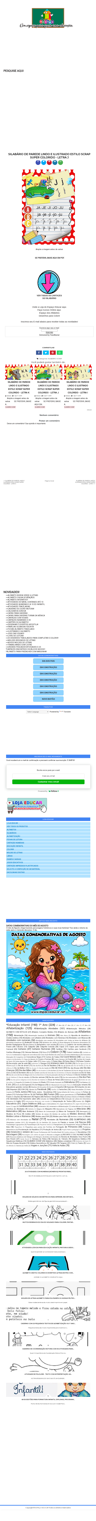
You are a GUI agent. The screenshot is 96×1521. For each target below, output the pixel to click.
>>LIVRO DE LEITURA (15, 636)
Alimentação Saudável (36, 1035)
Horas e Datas (84, 1097)
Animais (51, 1035)
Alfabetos (84, 1031)
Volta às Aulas (58, 1145)
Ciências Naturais (31, 1052)
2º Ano (59, 1025)
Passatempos (32, 1124)
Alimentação (19, 1035)
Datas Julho (32, 1061)
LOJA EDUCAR (12, 823)
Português (60, 1127)
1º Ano (43, 1025)
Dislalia (27, 1082)
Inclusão (43, 1099)
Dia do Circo (47, 1073)
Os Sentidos (43, 1122)
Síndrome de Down (82, 1141)
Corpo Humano (59, 1059)
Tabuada (52, 1143)
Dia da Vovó (57, 1068)
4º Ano (76, 1025)
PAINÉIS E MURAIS (14, 859)
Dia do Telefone (11, 1077)
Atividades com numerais (18, 1040)
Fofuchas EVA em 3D (24, 1094)
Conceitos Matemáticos (72, 1055)
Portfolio (49, 1127)
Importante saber (29, 1099)
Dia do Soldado (81, 1075)
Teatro (80, 1143)
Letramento (42, 1106)
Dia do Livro (13, 1075)
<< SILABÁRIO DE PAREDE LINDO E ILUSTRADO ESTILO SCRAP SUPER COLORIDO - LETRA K (14, 482)
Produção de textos (51, 1129)
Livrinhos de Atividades (15, 1109)
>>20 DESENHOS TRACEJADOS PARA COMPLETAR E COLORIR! (32, 638)
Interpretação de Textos (62, 1101)
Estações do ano (83, 1087)
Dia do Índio (85, 1073)
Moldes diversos (78, 1114)
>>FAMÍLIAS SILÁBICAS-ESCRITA (20, 627)
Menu (48, 3)
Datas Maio (57, 1061)
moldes (28, 1114)
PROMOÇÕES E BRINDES (20, 1132)
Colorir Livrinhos (73, 1052)
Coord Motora (69, 1057)
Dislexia (35, 1082)
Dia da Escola (65, 1065)
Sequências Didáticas (14, 1141)
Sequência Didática (79, 1139)
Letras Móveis (76, 1106)
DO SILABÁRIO (49, 298)
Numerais (63, 1119)
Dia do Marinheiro (38, 1075)
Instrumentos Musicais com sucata (38, 1101)
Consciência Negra (33, 1057)
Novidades (51, 1120)
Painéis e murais (67, 1122)
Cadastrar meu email (48, 782)
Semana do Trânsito (59, 1139)
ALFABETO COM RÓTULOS (16, 1032)
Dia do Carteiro (34, 1073)
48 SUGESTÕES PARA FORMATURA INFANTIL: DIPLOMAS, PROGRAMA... (48, 1399)
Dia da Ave (37, 1065)
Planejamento (58, 1124)
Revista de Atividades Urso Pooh (74, 1137)
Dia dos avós (54, 1077)
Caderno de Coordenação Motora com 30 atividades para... (48, 1349)
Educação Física (65, 1085)
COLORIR (10, 849)
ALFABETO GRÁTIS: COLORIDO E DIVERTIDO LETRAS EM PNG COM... (48, 1273)
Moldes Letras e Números (18, 1116)
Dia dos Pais (85, 1077)
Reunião (55, 1137)
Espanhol (60, 1087)
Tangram (63, 1143)
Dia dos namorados (69, 1077)
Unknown (8, 395)
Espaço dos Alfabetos (49, 313)
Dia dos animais (38, 1077)
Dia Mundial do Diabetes (37, 1080)
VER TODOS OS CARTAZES (49, 296)
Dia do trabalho (24, 1077)
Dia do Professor (66, 1075)
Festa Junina (21, 1092)
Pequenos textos (45, 1124)
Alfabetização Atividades (46, 1028)
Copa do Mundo (29, 1059)
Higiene (37, 1097)
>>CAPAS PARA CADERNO (17, 613)
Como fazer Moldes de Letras (50, 1055)
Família (53, 1089)
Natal (35, 1119)
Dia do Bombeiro (19, 1073)
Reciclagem (11, 1134)
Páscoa (82, 1122)
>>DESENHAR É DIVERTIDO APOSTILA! (22, 624)
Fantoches (63, 1089)
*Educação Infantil (18, 1025)
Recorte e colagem (53, 1135)
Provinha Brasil (56, 1132)
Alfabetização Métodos (76, 1029)
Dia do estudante (73, 1073)
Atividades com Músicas (78, 1038)
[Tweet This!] (46, 353)
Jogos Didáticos (29, 1103)
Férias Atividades (77, 1089)
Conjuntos (19, 1057)
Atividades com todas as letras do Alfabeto (72, 1040)
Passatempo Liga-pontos (15, 1124)
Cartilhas (59, 1049)
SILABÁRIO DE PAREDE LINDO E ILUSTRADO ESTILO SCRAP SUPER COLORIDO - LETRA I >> (85, 482)
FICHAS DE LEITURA (14, 840)
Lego (14, 1106)
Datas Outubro (84, 1061)
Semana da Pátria (39, 1139)
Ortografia (32, 1122)
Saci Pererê (11, 1139)
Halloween (27, 1097)
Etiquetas (13, 1089)
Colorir (55, 1052)
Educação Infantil (80, 1085)
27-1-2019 (19, 395)
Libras (86, 1106)
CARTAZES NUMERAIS (15, 843)
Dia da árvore (23, 1065)
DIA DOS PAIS (48, 661)
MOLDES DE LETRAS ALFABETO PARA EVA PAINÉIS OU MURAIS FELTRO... (48, 1298)
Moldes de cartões (59, 1114)
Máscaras (81, 1109)
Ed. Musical (53, 1085)
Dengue (43, 1063)
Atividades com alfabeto (32, 1038)
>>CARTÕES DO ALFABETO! (17, 622)
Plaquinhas (18, 1127)
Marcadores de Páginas (64, 1109)
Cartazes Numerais (41, 1049)
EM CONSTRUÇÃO (48, 667)
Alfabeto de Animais (66, 1032)
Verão (26, 1146)
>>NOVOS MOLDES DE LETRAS (19, 642)
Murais (87, 1116)
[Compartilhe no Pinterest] (49, 162)
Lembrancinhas (26, 1106)
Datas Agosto (20, 1061)
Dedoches (34, 1063)
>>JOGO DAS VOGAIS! (15, 633)
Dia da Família (78, 1065)
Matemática (11, 1111)
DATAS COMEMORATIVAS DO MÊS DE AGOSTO (27, 926)
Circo (44, 1052)
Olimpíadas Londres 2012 (15, 1122)
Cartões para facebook (77, 1049)
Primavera (72, 1127)
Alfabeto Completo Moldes (42, 1032)
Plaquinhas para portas (33, 1127)
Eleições (34, 1087)
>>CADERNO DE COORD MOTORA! (20, 609)
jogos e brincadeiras (49, 1104)
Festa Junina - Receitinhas (42, 1092)
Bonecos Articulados (80, 1042)
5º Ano (85, 1025)
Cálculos (19, 1047)
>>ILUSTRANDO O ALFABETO (18, 631)
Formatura (81, 1094)
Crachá (70, 1059)
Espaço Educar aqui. (57, 307)
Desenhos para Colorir (49, 316)
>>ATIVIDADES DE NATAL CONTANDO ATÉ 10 (24, 602)
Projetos (86, 1129)
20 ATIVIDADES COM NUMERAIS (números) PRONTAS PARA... (48, 1171)
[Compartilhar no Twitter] (43, 162)
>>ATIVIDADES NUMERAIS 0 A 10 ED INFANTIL (25, 604)
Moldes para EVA (42, 1116)
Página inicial (49, 481)
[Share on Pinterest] (53, 353)
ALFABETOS (11, 830)
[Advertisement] (48, 50)
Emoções (43, 1087)
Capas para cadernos (78, 1047)
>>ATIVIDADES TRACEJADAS (18, 606)
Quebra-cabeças (69, 1132)
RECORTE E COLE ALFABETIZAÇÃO (76, 1135)
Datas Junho (46, 1061)
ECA (17, 1085)
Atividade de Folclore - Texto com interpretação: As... (48, 1374)
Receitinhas (82, 1132)
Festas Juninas (75, 1092)
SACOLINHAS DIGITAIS (16, 872)
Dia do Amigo (78, 1070)
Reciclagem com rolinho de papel (33, 1135)
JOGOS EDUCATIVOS (15, 863)
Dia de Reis (52, 1070)
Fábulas (31, 1089)
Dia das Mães (25, 1070)
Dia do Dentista (59, 1073)
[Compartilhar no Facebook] (38, 162)
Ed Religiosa (40, 1085)
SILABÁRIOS (11, 833)
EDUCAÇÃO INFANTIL (15, 846)
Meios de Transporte (67, 1111)
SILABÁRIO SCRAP (55, 359)
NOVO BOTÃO (48, 699)
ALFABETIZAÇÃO (13, 836)
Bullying (61, 1044)
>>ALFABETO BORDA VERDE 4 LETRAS (22, 595)
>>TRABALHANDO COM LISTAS (19, 645)
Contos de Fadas (52, 1057)
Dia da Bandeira (50, 1065)
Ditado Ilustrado (55, 1082)
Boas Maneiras (65, 1042)
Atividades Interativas (14, 1042)
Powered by (42, 791)
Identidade (14, 1099)
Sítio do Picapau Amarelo (16, 1143)
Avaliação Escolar (31, 1042)
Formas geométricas (66, 1094)
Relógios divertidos (42, 1137)
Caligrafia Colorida (47, 1047)
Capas (61, 1047)
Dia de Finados (41, 1070)
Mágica (39, 1109)
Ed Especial (26, 1085)
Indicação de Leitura (72, 1099)
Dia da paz (32, 1068)
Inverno (78, 1101)
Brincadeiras (30, 1044)
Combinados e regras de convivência (25, 1055)
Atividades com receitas (44, 1040)
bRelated (89, 410)
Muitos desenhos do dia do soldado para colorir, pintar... (48, 1222)
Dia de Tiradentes (65, 1070)
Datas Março (70, 1061)
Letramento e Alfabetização (58, 1106)
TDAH (73, 1143)
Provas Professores (40, 1132)
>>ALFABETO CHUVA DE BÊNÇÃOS (20, 597)
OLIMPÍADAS (80, 1119)
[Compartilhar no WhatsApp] (60, 162)
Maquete (48, 1109)
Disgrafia (19, 1082)
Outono (54, 1122)
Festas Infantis (62, 1092)
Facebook (41, 1089)
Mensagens (84, 1111)
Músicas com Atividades (19, 1120)
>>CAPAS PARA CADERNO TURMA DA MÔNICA (25, 615)
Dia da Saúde (44, 1068)
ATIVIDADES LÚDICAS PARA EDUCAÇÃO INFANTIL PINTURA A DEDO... (48, 1247)
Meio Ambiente (28, 1111)
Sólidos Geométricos (38, 1143)
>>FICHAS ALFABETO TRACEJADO (20, 629)
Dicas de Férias (54, 1080)
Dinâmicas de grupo (71, 1080)
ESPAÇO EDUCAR (42, 1508)
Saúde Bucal (24, 1139)
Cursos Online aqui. (52, 310)
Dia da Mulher (19, 1068)
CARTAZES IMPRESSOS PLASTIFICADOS (22, 866)
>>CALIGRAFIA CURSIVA (16, 611)
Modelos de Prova (13, 1114)
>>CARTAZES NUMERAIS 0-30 (18, 620)
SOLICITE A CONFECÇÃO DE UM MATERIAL (23, 869)
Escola (51, 1087)
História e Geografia (51, 1097)
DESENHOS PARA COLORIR (61, 1063)
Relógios (30, 1137)
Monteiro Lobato (76, 1116)
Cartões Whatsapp (13, 1052)
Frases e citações (13, 1097)
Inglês (18, 1101)
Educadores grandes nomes (17, 1087)
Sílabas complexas (64, 1141)
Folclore (39, 1094)
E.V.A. (8, 1084)
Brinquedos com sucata (46, 1045)
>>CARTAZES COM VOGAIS (17, 618)
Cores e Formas (44, 1059)
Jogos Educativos (65, 1104)
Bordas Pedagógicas (14, 1045)
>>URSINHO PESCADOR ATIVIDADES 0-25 (23, 647)
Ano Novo (64, 1035)
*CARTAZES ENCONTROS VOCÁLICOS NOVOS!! (25, 649)
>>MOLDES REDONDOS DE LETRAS (20, 640)
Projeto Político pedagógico (71, 1129)
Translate (67, 712)
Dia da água (80, 1063)
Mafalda (31, 1109)
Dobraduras (69, 1082)
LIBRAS (10, 856)
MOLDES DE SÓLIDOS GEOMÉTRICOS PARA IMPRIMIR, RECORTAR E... (48, 1197)
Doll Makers (84, 1082)
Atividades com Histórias (55, 1038)
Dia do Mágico (25, 1075)
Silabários (49, 1141)
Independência (55, 1099)
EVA (23, 1089)
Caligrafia (31, 1047)
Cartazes (22, 1049)
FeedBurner (55, 335)
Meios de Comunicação (47, 1111)
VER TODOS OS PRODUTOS (17, 826)
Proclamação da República (28, 1129)
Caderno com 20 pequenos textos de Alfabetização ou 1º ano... (48, 1323)
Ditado (43, 1082)
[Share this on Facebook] (39, 353)
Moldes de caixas (42, 1114)
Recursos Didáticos (17, 1137)
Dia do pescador (52, 1075)
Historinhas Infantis (70, 1097)
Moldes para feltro (60, 1116)
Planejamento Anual (73, 1124)
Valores (18, 1146)
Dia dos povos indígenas (19, 1080)
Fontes (51, 1094)
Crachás (79, 1059)
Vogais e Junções (39, 1145)
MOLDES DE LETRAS (14, 853)
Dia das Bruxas (73, 1068)
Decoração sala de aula (18, 1063)
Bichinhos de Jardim (50, 1042)
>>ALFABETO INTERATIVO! (17, 600)
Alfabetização (15, 1028)
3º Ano (67, 1025)
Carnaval (9, 1049)
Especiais (70, 1087)
